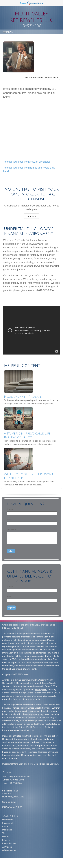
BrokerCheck (17, 628)
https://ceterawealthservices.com (18, 730)
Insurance (7, 829)
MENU (9, 32)
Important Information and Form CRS (20, 764)
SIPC (44, 689)
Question (11, 529)
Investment (7, 823)
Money (5, 836)
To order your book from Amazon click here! (26, 161)
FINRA (38, 689)
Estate (5, 826)
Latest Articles (9, 843)
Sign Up (11, 608)
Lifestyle (6, 840)
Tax (4, 833)
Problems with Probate (23, 396)
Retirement (7, 819)
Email (9, 519)
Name (10, 509)
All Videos (7, 847)
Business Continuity (49, 764)
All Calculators (9, 850)
